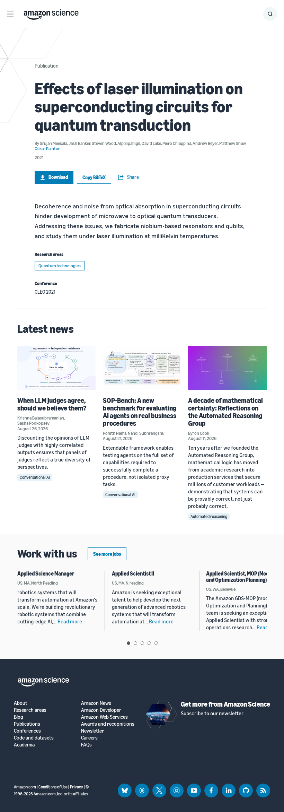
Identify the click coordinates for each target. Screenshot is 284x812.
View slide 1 (128, 643)
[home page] (51, 13)
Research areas (30, 709)
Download (58, 177)
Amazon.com (25, 786)
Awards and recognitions (107, 723)
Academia (24, 744)
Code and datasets (34, 737)
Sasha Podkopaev (33, 423)
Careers (89, 737)
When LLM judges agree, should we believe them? (52, 404)
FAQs (86, 744)
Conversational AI (35, 477)
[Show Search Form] (270, 14)
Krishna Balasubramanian (40, 418)
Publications (27, 723)
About (20, 703)
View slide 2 (135, 643)
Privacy (76, 786)
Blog (18, 716)
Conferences (27, 730)
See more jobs (107, 554)
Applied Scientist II (133, 573)
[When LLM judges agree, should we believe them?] (56, 368)
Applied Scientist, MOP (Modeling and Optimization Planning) (243, 576)
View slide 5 (156, 643)
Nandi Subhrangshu (146, 433)
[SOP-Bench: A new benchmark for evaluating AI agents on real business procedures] (142, 368)
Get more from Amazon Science (225, 704)
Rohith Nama (114, 433)
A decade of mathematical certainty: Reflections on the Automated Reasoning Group (225, 411)
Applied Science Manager (45, 573)
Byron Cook (198, 433)
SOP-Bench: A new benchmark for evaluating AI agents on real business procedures (139, 411)
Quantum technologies (59, 265)
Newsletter (92, 730)
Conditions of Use (53, 786)
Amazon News (96, 703)
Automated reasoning (208, 516)
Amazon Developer (101, 709)
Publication (47, 65)
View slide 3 (142, 643)
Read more (69, 621)
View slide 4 (149, 643)
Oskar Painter (47, 148)
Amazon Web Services (104, 716)
